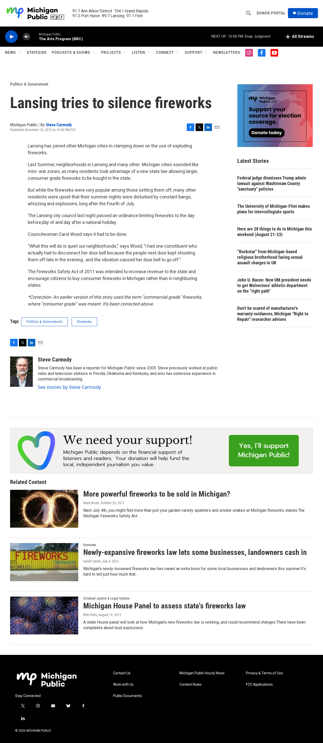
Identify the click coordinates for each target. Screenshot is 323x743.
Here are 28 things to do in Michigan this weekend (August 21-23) (274, 231)
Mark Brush (91, 503)
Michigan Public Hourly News (202, 673)
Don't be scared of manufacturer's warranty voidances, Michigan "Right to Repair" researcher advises (272, 313)
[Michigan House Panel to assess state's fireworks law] (44, 615)
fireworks (84, 322)
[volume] (26, 36)
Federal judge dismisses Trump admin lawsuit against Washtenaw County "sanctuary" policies (271, 183)
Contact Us (121, 673)
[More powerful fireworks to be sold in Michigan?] (44, 509)
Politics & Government (29, 84)
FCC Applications (259, 684)
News (10, 52)
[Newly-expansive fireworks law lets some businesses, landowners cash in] (44, 562)
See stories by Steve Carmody (69, 387)
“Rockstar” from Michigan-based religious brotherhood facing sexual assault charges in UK (270, 257)
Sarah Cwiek (91, 561)
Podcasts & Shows (71, 52)
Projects (111, 52)
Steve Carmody (59, 124)
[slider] (34, 36)
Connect (165, 52)
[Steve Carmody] (21, 371)
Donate (305, 13)
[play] (11, 37)
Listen (138, 52)
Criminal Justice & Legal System (106, 598)
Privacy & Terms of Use (264, 673)
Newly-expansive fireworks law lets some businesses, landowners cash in (195, 552)
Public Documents (127, 696)
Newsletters (226, 52)
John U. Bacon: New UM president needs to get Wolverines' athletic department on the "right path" (274, 285)
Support (193, 52)
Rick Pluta (90, 615)
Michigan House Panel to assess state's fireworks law (164, 605)
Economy (89, 545)
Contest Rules (190, 684)
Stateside (37, 52)
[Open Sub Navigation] (20, 52)
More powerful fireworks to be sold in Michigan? (156, 494)
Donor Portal (271, 13)
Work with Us (123, 684)
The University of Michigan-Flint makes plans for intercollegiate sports (273, 208)
